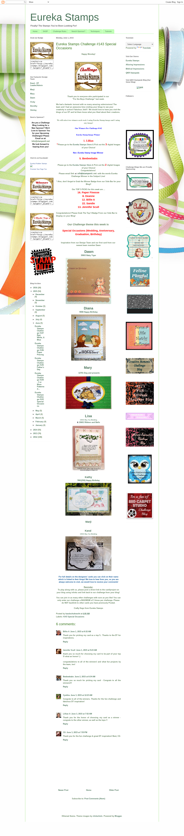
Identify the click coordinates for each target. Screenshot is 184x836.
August (39, 316)
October (39, 306)
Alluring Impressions (135, 65)
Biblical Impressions (135, 69)
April (38, 414)
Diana (88, 308)
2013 (35, 433)
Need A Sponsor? (78, 31)
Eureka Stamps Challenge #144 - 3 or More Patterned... (39, 381)
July (38, 319)
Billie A (66, 631)
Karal (88, 530)
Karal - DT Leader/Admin (36, 84)
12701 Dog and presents (89, 373)
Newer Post (63, 790)
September (40, 310)
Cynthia (66, 695)
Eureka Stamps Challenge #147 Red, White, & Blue (39, 333)
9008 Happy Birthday (88, 312)
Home (35, 31)
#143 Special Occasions (73, 617)
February (40, 422)
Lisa (88, 416)
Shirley (33, 110)
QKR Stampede (132, 73)
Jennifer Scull (69, 650)
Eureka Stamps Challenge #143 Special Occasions (39, 399)
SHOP (45, 31)
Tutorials (108, 31)
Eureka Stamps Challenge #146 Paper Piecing (39, 349)
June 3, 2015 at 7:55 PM (77, 732)
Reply (65, 642)
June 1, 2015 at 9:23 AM (86, 650)
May (38, 411)
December (40, 294)
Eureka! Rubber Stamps (38, 163)
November (40, 300)
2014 (35, 430)
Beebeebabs (68, 677)
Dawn (89, 252)
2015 (35, 291)
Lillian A (66, 714)
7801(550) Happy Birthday (88, 480)
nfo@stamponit (85, 173)
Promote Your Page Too (38, 169)
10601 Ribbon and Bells (89, 422)
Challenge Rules (59, 31)
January (39, 425)
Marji (88, 521)
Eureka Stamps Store (82, 144)
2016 (35, 288)
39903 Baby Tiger (88, 255)
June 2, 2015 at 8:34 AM (85, 677)
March (39, 418)
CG (64, 732)
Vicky (32, 102)
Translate (147, 48)
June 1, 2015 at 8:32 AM (80, 631)
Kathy (88, 477)
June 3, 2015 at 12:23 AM (81, 695)
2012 (35, 437)
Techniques (95, 31)
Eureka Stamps (64, 17)
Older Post (114, 790)
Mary (88, 368)
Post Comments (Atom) (94, 799)
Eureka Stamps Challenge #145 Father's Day (39, 364)
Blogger (118, 816)
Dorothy (33, 106)
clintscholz (97, 816)
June (38, 323)
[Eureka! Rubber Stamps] (31, 166)
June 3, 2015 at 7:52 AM (81, 714)
